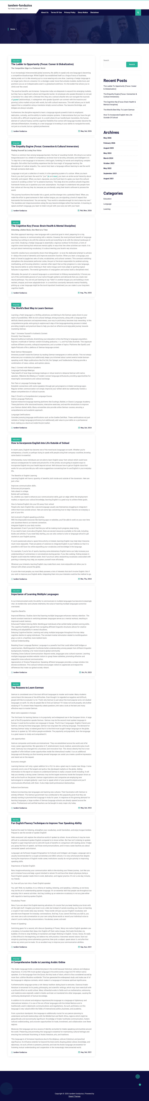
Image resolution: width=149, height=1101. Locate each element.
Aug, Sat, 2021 (86, 1052)
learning (16, 222)
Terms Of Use (56, 12)
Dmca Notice (83, 12)
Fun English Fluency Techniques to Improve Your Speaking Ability (46, 823)
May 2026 (107, 138)
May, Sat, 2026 (86, 131)
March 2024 (108, 158)
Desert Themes (74, 1096)
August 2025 (109, 148)
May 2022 (107, 168)
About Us (44, 12)
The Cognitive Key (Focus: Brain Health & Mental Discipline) (43, 225)
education (16, 61)
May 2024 (107, 153)
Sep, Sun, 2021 (86, 947)
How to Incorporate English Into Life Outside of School (40, 443)
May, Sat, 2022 (86, 808)
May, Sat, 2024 (86, 428)
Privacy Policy (69, 12)
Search (106, 60)
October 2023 (109, 163)
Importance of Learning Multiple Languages (35, 594)
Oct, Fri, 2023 (86, 672)
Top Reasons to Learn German (27, 687)
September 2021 (110, 173)
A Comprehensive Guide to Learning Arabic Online (38, 962)
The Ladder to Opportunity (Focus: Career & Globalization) (42, 64)
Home (12, 29)
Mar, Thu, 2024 (86, 579)
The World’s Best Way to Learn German (32, 308)
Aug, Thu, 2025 (86, 293)
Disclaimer (94, 12)
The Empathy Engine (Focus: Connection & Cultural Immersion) (45, 146)
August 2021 (109, 179)
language (16, 143)
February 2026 (109, 143)
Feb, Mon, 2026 (86, 211)
